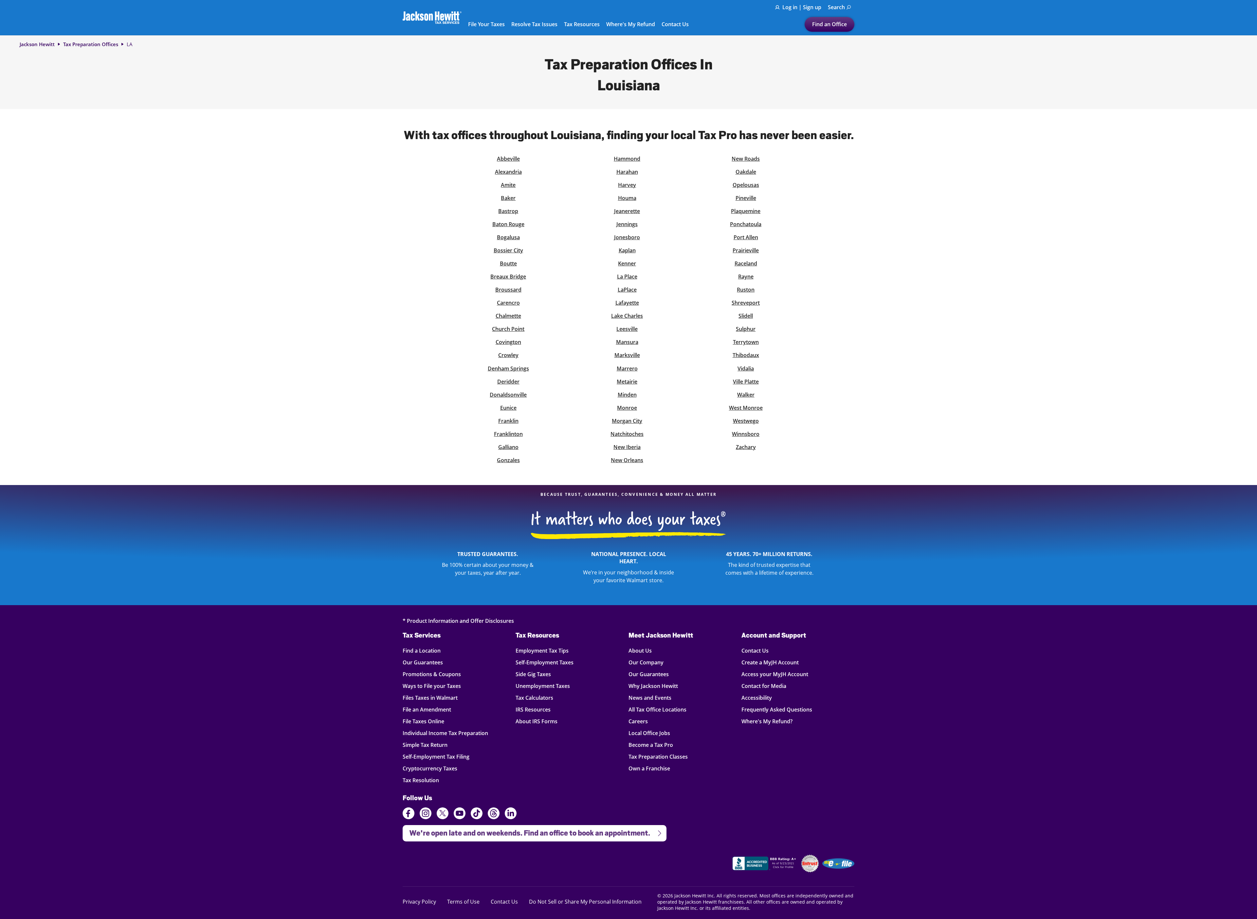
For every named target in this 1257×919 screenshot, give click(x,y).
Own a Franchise (649, 768)
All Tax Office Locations (657, 709)
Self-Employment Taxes (545, 662)
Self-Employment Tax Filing (436, 756)
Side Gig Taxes (533, 674)
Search (836, 7)
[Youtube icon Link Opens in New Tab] (459, 814)
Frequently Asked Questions (776, 709)
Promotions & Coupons (432, 674)
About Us (640, 650)
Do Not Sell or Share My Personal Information (585, 901)
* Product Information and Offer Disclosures (458, 620)
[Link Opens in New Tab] (765, 864)
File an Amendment (427, 709)
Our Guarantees (423, 662)
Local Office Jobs (649, 733)
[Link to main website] (432, 17)
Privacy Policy (419, 901)
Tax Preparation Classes (658, 756)
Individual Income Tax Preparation (445, 733)
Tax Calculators (534, 697)
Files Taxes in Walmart (430, 697)
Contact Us (675, 24)
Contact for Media (763, 686)
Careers (638, 721)
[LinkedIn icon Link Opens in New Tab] (511, 816)
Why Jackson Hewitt (653, 686)
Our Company (646, 662)
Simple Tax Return (425, 744)
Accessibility (756, 697)
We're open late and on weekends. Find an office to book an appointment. (526, 831)
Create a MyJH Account (770, 662)
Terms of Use (463, 901)
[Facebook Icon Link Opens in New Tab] (408, 814)
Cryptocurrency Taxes (430, 768)
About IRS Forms (536, 721)
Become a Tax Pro (650, 744)
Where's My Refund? (766, 721)
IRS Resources (533, 709)
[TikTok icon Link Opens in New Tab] (477, 814)
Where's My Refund (630, 24)
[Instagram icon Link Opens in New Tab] (425, 814)
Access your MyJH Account (774, 674)
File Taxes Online (423, 721)
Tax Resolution (421, 780)
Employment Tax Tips (542, 650)
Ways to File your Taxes (432, 686)
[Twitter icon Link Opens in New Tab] (442, 814)
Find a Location (422, 650)
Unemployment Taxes (543, 686)
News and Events (649, 697)
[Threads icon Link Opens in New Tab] (494, 814)
